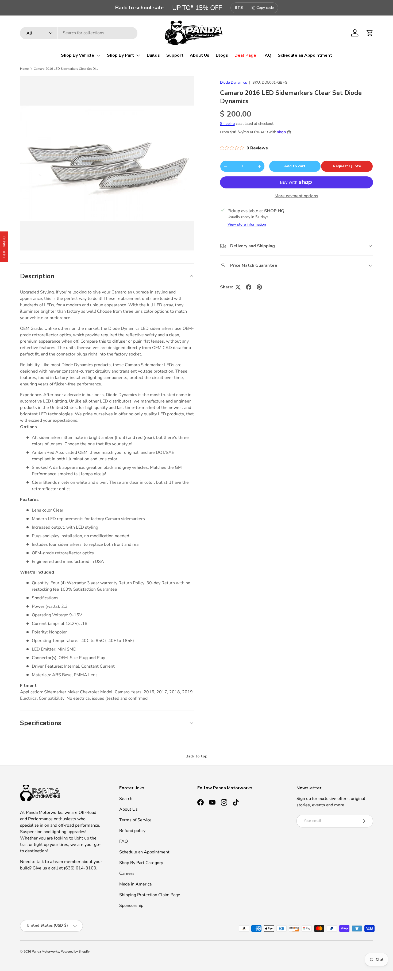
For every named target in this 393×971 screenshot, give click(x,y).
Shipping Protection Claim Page (149, 895)
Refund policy (132, 831)
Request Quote (347, 165)
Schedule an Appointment (305, 55)
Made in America (135, 884)
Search (125, 799)
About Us (199, 55)
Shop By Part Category (141, 863)
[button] (370, 33)
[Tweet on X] (238, 287)
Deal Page (245, 55)
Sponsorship (131, 905)
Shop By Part (120, 55)
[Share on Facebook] (248, 287)
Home (24, 69)
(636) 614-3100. (80, 868)
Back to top (196, 756)
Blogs (222, 55)
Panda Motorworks (45, 951)
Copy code (265, 7)
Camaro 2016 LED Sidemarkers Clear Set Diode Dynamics (66, 69)
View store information (247, 224)
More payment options (296, 196)
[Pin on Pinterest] (259, 287)
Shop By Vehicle (77, 55)
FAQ (267, 55)
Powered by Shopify (75, 951)
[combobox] (78, 33)
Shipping (227, 123)
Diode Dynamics (233, 82)
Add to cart (295, 165)
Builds (153, 55)
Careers (126, 873)
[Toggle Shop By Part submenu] (138, 55)
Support (174, 55)
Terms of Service (135, 820)
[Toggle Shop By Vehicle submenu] (98, 55)
